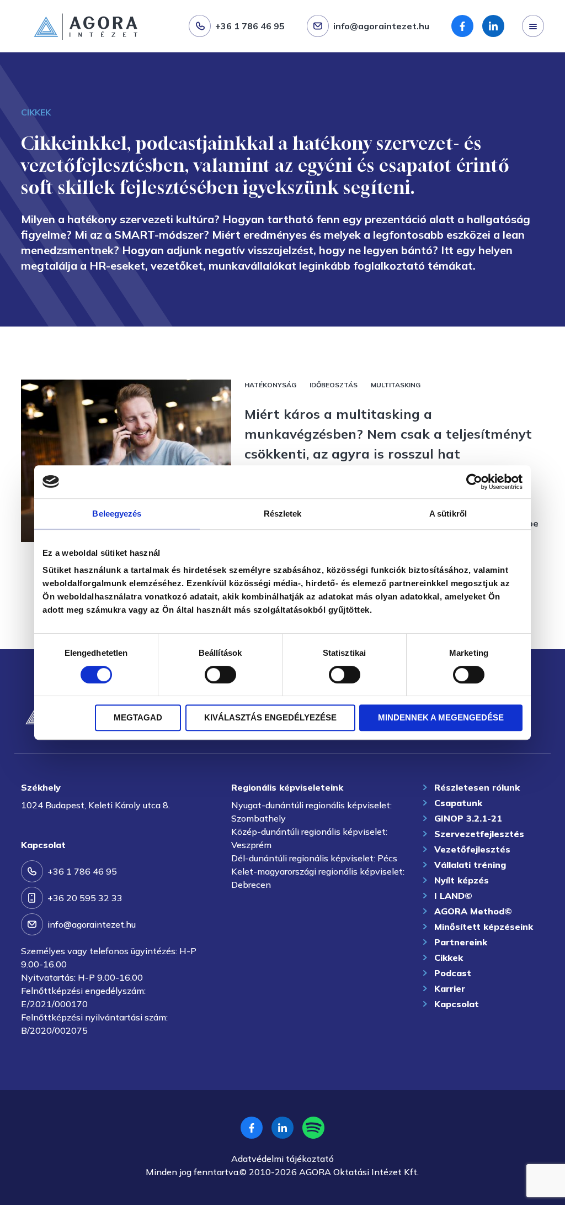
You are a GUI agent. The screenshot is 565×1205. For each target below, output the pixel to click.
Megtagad (138, 717)
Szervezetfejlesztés (54, 54)
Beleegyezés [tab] (116, 513)
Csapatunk (458, 802)
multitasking (395, 385)
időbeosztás (334, 385)
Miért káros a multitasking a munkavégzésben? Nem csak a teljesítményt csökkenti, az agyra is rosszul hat (388, 434)
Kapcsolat (456, 1003)
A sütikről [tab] (448, 513)
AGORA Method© (473, 911)
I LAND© (453, 895)
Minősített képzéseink (483, 926)
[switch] (220, 674)
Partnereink (460, 942)
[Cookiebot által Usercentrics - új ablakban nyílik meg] (474, 481)
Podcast (452, 972)
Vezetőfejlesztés (472, 849)
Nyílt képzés (461, 880)
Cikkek (448, 957)
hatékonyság (270, 385)
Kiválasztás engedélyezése (270, 717)
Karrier (449, 988)
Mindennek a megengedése (441, 717)
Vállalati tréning (470, 864)
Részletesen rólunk (477, 787)
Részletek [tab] (283, 513)
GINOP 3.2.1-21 (468, 818)
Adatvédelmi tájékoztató (282, 1158)
